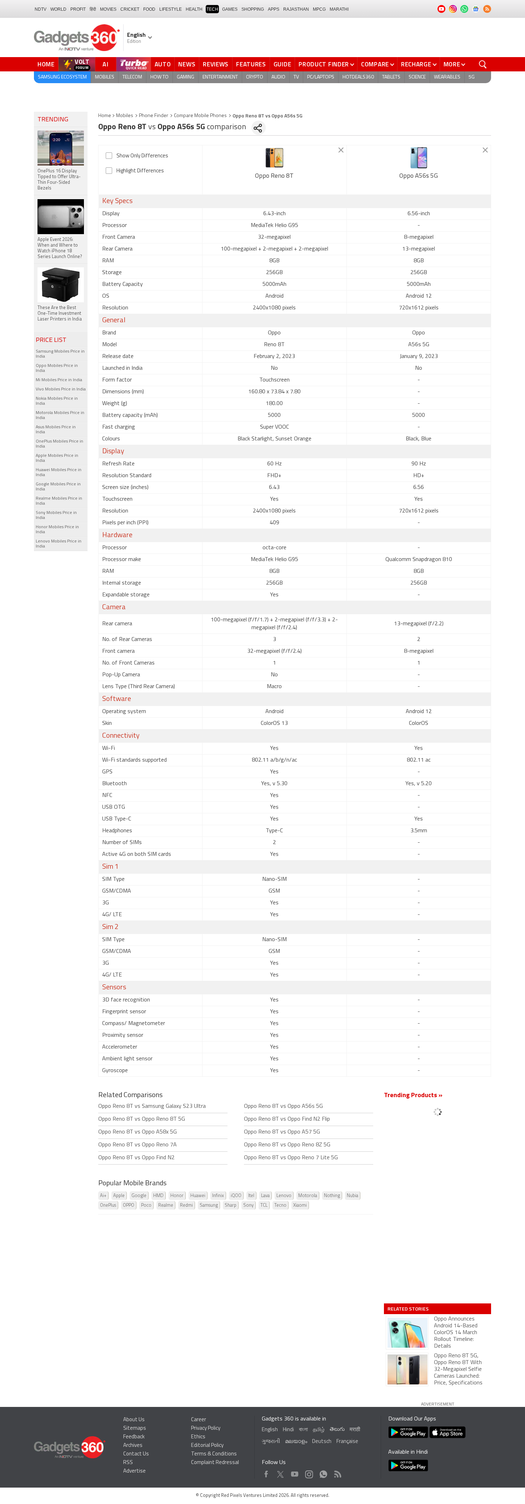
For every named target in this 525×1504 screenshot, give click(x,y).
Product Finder (324, 64)
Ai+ (103, 1195)
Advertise (134, 1471)
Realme (165, 1205)
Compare (375, 64)
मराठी (355, 1430)
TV (296, 77)
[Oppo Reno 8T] (274, 157)
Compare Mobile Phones (200, 115)
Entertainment (220, 77)
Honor (177, 1195)
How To (159, 77)
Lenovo (283, 1195)
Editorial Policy (207, 1445)
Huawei (197, 1195)
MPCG (319, 9)
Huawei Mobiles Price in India (58, 472)
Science (417, 77)
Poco (146, 1205)
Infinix (218, 1195)
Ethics (198, 1437)
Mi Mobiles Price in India (59, 380)
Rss (337, 1472)
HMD (158, 1195)
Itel (251, 1195)
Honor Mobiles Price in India (57, 529)
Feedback (134, 1437)
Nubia (352, 1195)
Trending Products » (413, 1095)
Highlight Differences (140, 171)
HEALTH (194, 9)
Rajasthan (296, 9)
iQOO (236, 1195)
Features (251, 64)
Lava (265, 1195)
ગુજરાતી (271, 1441)
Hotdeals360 (358, 77)
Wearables (447, 77)
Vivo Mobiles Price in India (61, 389)
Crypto (254, 77)
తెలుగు (337, 1429)
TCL (264, 1205)
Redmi (186, 1205)
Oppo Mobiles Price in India (57, 368)
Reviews (216, 64)
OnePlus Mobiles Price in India (59, 444)
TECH (212, 9)
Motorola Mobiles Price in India (60, 415)
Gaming (185, 77)
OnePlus (108, 1205)
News (186, 64)
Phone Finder (153, 115)
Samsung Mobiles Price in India (60, 354)
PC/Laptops (320, 77)
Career (198, 1420)
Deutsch (321, 1441)
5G (472, 77)
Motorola (307, 1195)
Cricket (129, 9)
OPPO (128, 1205)
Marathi (339, 9)
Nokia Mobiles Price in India (57, 401)
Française (347, 1441)
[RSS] (487, 9)
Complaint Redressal (215, 1462)
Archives (132, 1445)
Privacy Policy (205, 1428)
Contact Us (136, 1454)
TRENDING (53, 120)
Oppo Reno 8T (274, 176)
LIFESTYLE (170, 9)
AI (105, 64)
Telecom (132, 77)
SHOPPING (252, 9)
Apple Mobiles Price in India (57, 458)
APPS (273, 9)
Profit (78, 9)
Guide (282, 64)
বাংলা (303, 1430)
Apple (119, 1195)
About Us (134, 1420)
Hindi (288, 1430)
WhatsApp (323, 1472)
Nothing (332, 1195)
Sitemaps (134, 1428)
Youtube (294, 1472)
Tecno (280, 1205)
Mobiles (104, 77)
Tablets (391, 77)
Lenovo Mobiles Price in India (58, 544)
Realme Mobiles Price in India (59, 501)
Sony (248, 1205)
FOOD (149, 9)
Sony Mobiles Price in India (56, 515)
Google (138, 1195)
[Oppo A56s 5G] (418, 157)
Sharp (230, 1205)
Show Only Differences (142, 156)
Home (46, 64)
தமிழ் (319, 1430)
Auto (163, 64)
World (58, 9)
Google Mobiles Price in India (58, 486)
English (270, 1430)
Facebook (266, 1472)
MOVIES (108, 9)
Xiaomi (300, 1205)
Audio (278, 77)
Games (230, 9)
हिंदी (93, 9)
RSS (128, 1462)
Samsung (209, 1205)
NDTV (40, 9)
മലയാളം (296, 1441)
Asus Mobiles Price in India (56, 429)
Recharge (416, 64)
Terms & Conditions (214, 1454)
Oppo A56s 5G (418, 176)
